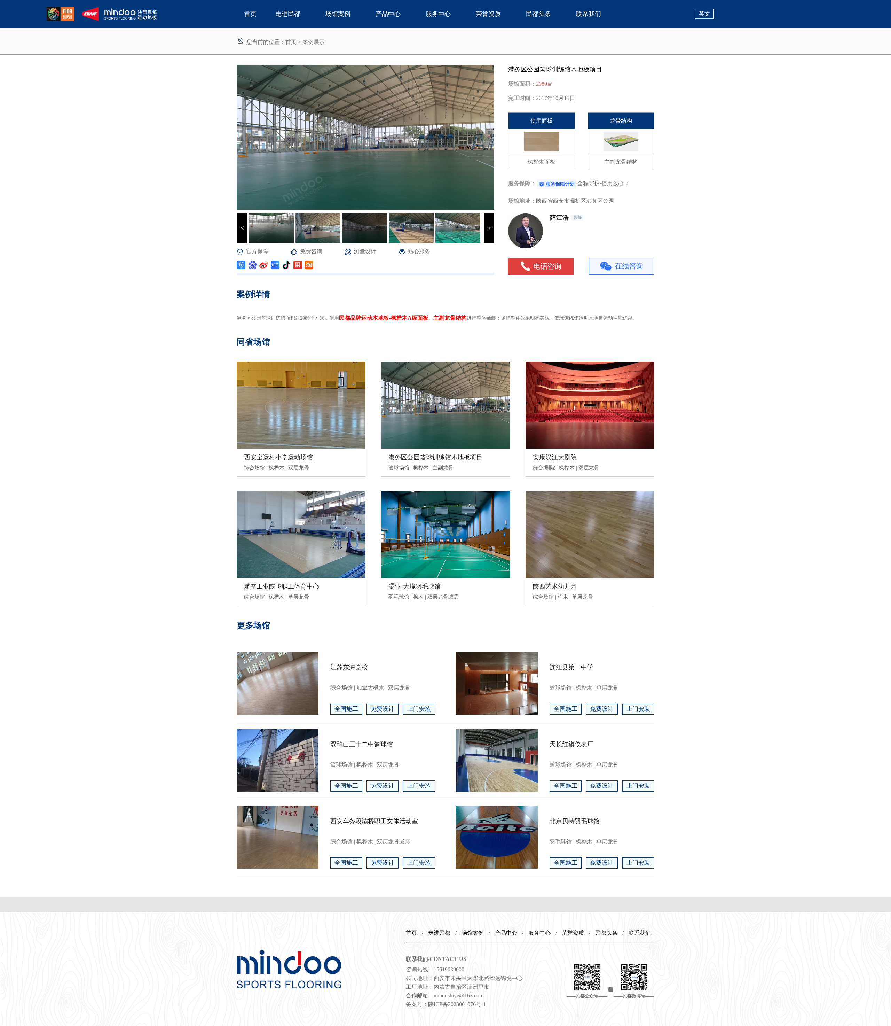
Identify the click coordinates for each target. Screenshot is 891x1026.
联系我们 (588, 13)
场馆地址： (522, 201)
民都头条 (538, 13)
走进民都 (287, 13)
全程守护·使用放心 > (603, 183)
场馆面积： (522, 84)
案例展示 (313, 42)
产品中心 (388, 13)
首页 (250, 13)
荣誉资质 (488, 13)
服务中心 (438, 13)
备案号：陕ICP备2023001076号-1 (446, 1004)
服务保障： (522, 183)
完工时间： (522, 98)
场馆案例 (337, 13)
